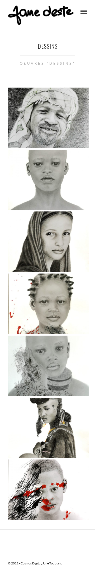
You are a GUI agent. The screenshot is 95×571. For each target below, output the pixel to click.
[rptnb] (48, 304)
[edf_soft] (48, 428)
